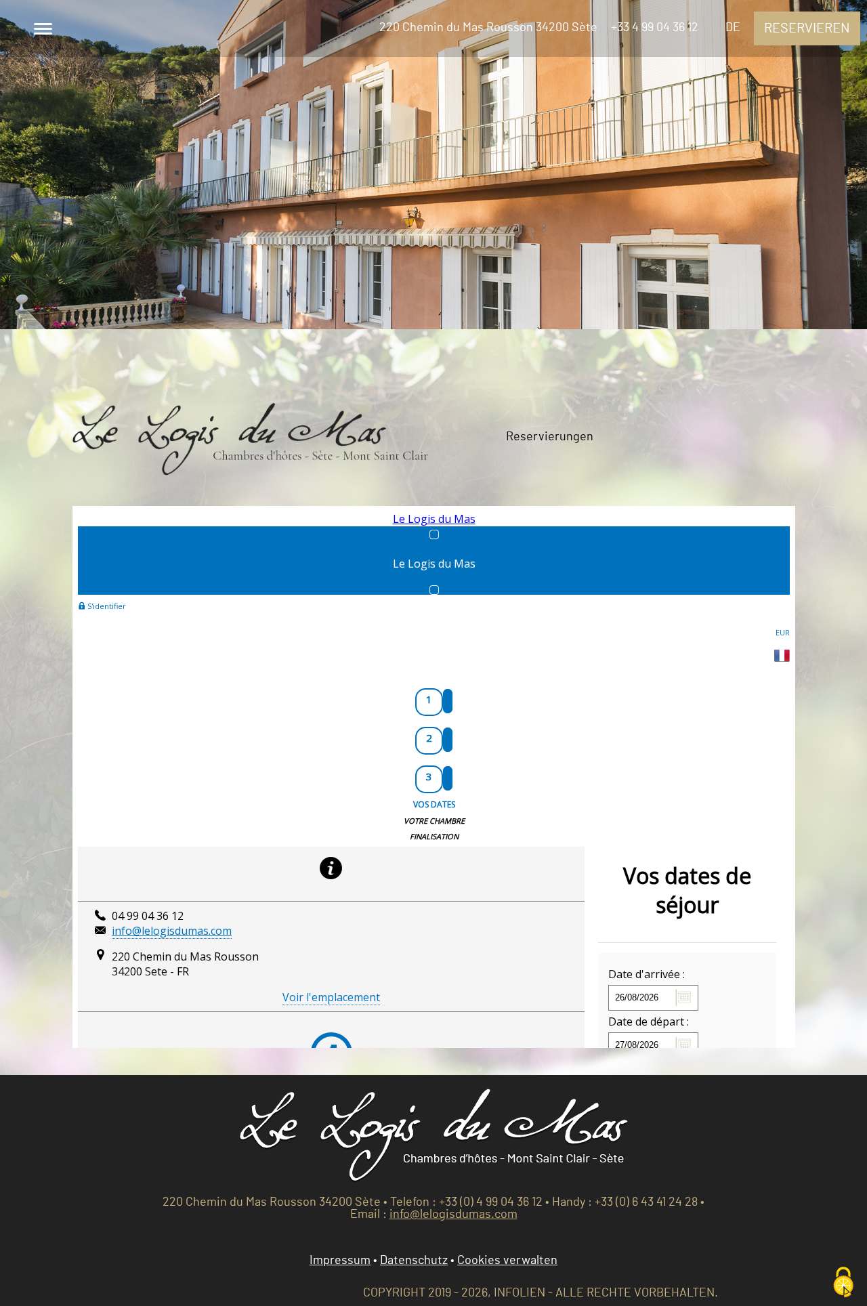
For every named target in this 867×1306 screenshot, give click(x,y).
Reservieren (807, 28)
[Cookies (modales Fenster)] (843, 1283)
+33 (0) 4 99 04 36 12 (491, 1202)
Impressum (340, 1261)
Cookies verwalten (507, 1261)
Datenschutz (414, 1261)
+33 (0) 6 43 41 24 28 (646, 1202)
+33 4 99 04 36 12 (654, 28)
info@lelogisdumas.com (453, 1214)
